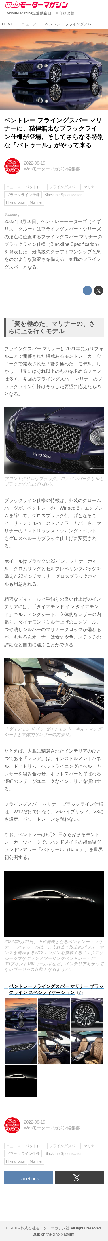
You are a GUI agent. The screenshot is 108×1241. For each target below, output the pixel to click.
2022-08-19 (34, 163)
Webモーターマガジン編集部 (52, 169)
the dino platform (60, 1234)
